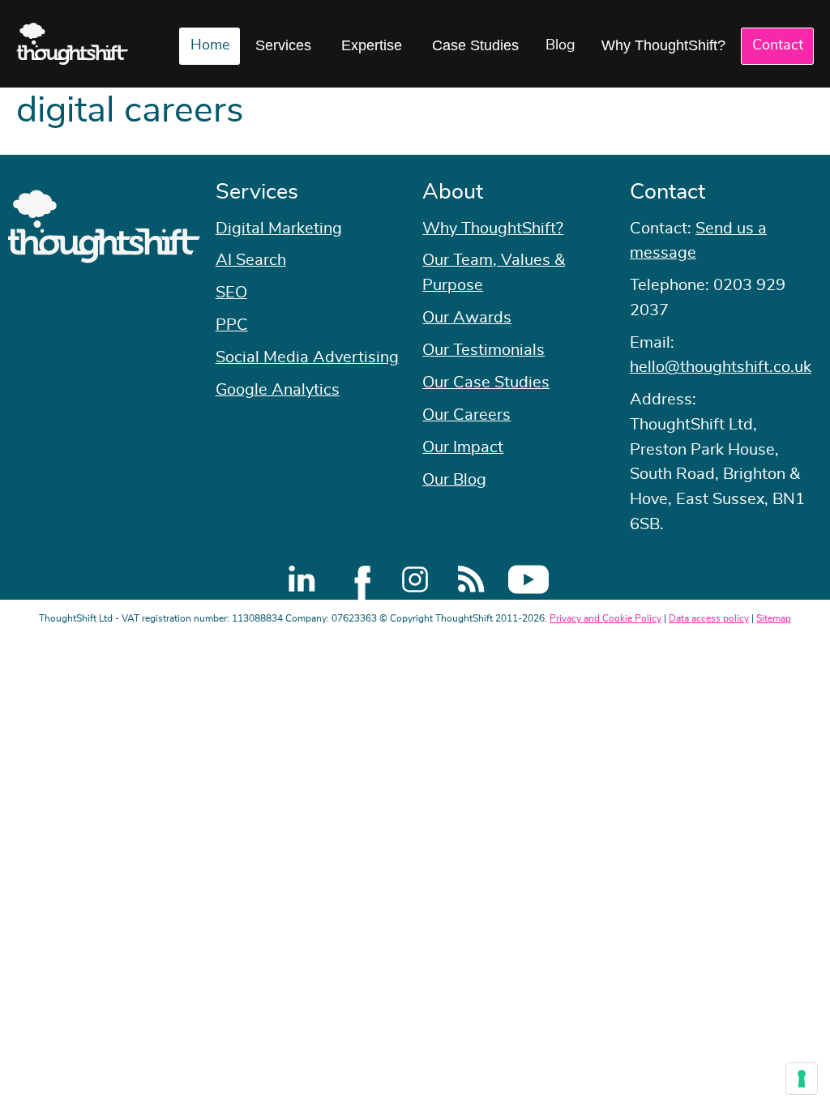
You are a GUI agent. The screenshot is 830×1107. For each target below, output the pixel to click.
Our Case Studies (486, 382)
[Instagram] (415, 579)
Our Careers (466, 415)
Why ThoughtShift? (663, 45)
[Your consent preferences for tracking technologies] (801, 1078)
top (809, 553)
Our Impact (462, 447)
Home (209, 45)
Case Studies (475, 45)
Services (283, 45)
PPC (232, 325)
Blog (560, 45)
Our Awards (466, 318)
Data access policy (709, 618)
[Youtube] (528, 579)
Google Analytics (278, 390)
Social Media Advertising (307, 357)
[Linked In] (301, 579)
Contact (777, 45)
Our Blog (454, 480)
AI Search (251, 260)
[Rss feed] (471, 579)
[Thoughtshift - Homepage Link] (72, 44)
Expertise (371, 45)
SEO (231, 292)
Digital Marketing (279, 228)
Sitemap (773, 618)
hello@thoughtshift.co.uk (720, 367)
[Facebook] (358, 579)
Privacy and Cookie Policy (605, 618)
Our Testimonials (483, 350)
